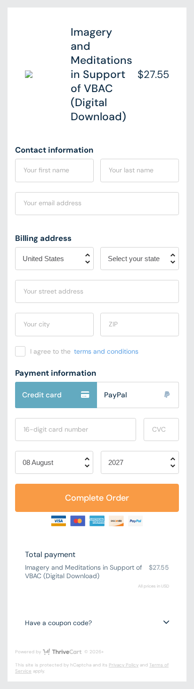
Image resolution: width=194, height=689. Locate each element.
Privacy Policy (123, 665)
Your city (37, 324)
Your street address (53, 291)
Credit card (42, 395)
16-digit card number (56, 429)
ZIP (113, 324)
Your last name (131, 170)
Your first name (46, 170)
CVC (159, 429)
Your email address (52, 203)
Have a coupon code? (58, 623)
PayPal (115, 395)
